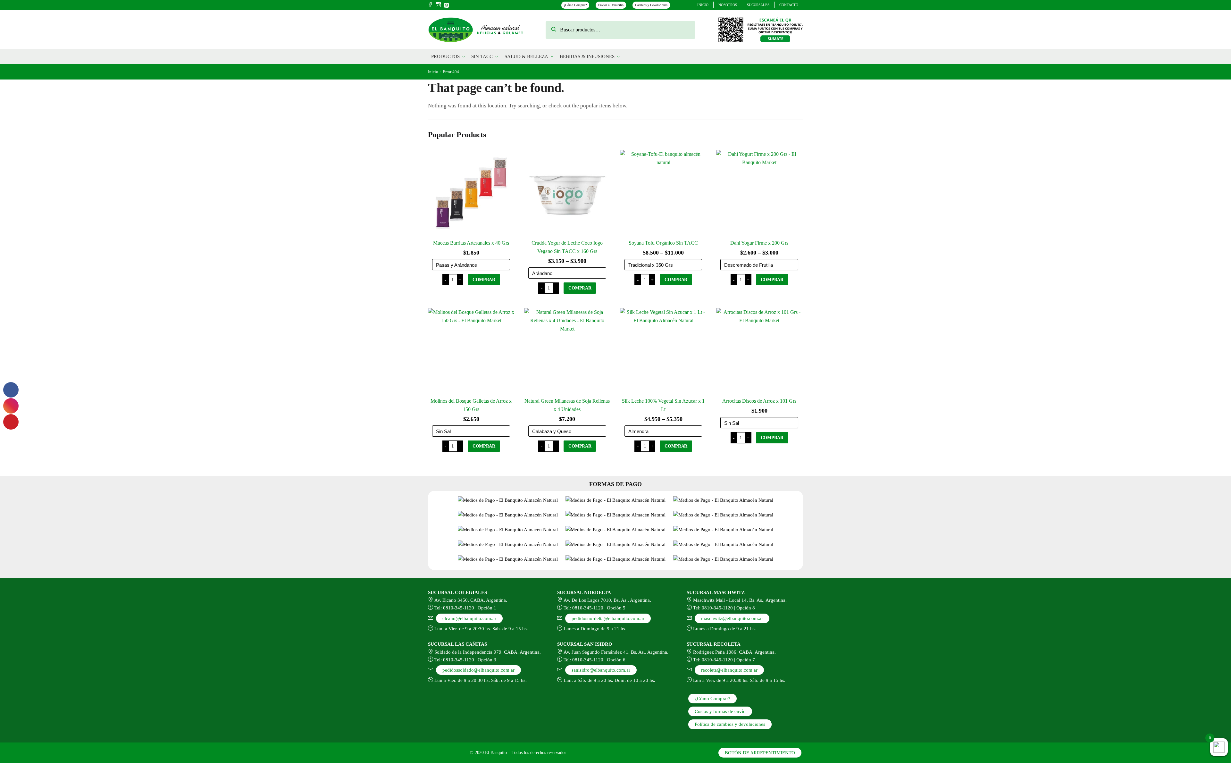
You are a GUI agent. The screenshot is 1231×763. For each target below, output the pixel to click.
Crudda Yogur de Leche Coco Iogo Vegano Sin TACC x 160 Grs (567, 247)
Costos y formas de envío (720, 711)
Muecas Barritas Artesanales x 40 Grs (471, 243)
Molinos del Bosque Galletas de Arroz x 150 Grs (471, 405)
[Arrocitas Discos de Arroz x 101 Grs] (759, 351)
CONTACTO (788, 5)
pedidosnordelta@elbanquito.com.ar (608, 618)
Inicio (433, 71)
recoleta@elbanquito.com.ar (729, 670)
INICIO (702, 5)
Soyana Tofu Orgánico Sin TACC (663, 243)
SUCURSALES (758, 5)
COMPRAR (484, 279)
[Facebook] (430, 5)
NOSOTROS (727, 5)
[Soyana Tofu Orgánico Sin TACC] (663, 193)
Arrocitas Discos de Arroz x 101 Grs (759, 401)
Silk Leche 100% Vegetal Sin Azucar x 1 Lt (663, 405)
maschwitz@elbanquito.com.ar (732, 618)
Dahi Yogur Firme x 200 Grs (759, 243)
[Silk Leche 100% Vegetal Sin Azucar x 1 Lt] (663, 351)
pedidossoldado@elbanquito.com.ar (478, 670)
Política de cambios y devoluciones (730, 724)
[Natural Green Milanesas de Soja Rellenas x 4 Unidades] (567, 351)
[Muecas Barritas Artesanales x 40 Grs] (471, 193)
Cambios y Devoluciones (651, 5)
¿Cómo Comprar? (575, 5)
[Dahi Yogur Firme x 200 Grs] (759, 193)
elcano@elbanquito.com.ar (469, 618)
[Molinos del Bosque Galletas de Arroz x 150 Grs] (471, 351)
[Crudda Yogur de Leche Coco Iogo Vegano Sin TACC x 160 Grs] (567, 193)
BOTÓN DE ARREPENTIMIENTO (760, 752)
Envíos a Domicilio (611, 5)
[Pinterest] (446, 4)
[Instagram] (438, 5)
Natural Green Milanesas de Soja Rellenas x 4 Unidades (567, 405)
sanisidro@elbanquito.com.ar (601, 670)
